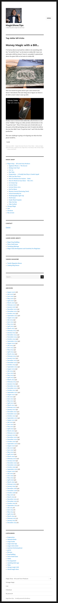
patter (9, 550)
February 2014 (11, 518)
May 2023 (10, 375)
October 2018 (11, 492)
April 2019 (10, 480)
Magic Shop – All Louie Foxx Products (18, 163)
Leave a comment (11, 149)
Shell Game (12, 198)
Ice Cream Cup (13, 183)
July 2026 (10, 294)
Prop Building (11, 554)
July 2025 (10, 320)
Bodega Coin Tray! (14, 168)
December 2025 (12, 309)
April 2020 (10, 454)
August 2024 (11, 343)
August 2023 (11, 369)
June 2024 (10, 347)
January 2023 (11, 384)
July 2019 (10, 473)
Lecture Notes (13, 185)
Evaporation (11, 537)
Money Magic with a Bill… (22, 45)
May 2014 (10, 512)
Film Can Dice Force (15, 176)
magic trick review (12, 546)
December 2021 (11, 411)
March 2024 (10, 354)
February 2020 (11, 458)
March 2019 (10, 482)
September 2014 (12, 505)
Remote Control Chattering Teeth (19, 191)
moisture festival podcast (14, 548)
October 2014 (11, 503)
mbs (35, 147)
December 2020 (12, 437)
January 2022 (11, 409)
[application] (25, 109)
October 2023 (11, 364)
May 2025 (10, 324)
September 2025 (12, 315)
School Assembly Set (15, 193)
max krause (31, 147)
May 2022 (10, 401)
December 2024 (12, 335)
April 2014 (10, 514)
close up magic (39, 146)
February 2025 (11, 330)
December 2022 (12, 386)
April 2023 (10, 377)
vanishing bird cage (13, 563)
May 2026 (10, 298)
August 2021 (11, 420)
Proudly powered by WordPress (22, 598)
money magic (40, 147)
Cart (8, 208)
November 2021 (12, 414)
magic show (25, 147)
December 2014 (11, 499)
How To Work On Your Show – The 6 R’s (21, 180)
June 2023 (10, 373)
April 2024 (10, 352)
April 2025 (10, 326)
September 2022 (12, 392)
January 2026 (11, 307)
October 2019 (11, 467)
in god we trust (17, 147)
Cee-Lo (11, 170)
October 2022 (11, 390)
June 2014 (10, 510)
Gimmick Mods (11, 539)
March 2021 (10, 431)
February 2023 (11, 382)
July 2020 (10, 448)
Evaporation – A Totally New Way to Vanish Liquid (24, 174)
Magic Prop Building (13, 242)
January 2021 (11, 435)
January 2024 (11, 358)
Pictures (26, 146)
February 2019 (11, 484)
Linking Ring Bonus (13, 265)
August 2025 (11, 317)
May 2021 (10, 426)
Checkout (10, 210)
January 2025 (11, 332)
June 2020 (10, 450)
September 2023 (12, 367)
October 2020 (11, 441)
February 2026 (11, 305)
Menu (49, 18)
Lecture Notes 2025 (15, 187)
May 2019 (10, 478)
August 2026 (11, 292)
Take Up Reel (13, 204)
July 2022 (10, 396)
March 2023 (10, 379)
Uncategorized (11, 561)
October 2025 (11, 313)
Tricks (29, 146)
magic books (11, 541)
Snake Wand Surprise (15, 200)
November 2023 (12, 362)
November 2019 (12, 465)
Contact (8, 227)
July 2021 (10, 422)
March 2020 (10, 456)
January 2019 (11, 486)
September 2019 (12, 469)
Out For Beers (13, 189)
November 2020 (12, 439)
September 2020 (12, 443)
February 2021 (11, 433)
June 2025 (10, 322)
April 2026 (10, 300)
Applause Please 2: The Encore (18, 166)
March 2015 (10, 497)
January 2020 (11, 460)
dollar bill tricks (9, 147)
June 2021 (10, 424)
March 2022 (10, 405)
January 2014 (11, 520)
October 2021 (11, 416)
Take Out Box (13, 202)
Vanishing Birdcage (13, 246)
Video (32, 146)
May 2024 (10, 350)
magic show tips (19, 146)
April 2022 (10, 403)
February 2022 (11, 407)
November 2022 (12, 388)
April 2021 (10, 428)
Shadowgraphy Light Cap (16, 195)
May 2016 (10, 495)
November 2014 (12, 501)
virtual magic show (13, 569)
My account (10, 212)
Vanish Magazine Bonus (14, 263)
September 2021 (12, 418)
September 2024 (12, 341)
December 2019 (12, 463)
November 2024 (12, 337)
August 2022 (11, 394)
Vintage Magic (11, 206)
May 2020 (10, 452)
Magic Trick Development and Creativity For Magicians (23, 248)
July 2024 (10, 345)
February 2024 (11, 356)
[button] (25, 109)
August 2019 (11, 471)
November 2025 (12, 311)
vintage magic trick (13, 567)
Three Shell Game (12, 244)
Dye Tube (11, 172)
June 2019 (10, 475)
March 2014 (10, 516)
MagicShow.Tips (14, 25)
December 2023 (12, 360)
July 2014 (10, 507)
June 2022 (10, 399)
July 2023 (10, 371)
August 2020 (11, 446)
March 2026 (11, 303)
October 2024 (11, 339)
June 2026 (10, 296)
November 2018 (12, 490)
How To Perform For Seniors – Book (20, 178)
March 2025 (10, 328)
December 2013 (11, 522)
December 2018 (11, 488)
